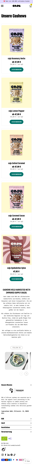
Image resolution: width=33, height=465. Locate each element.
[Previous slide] (21, 373)
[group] (16, 361)
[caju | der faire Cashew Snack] (17, 6)
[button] (28, 6)
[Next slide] (26, 373)
